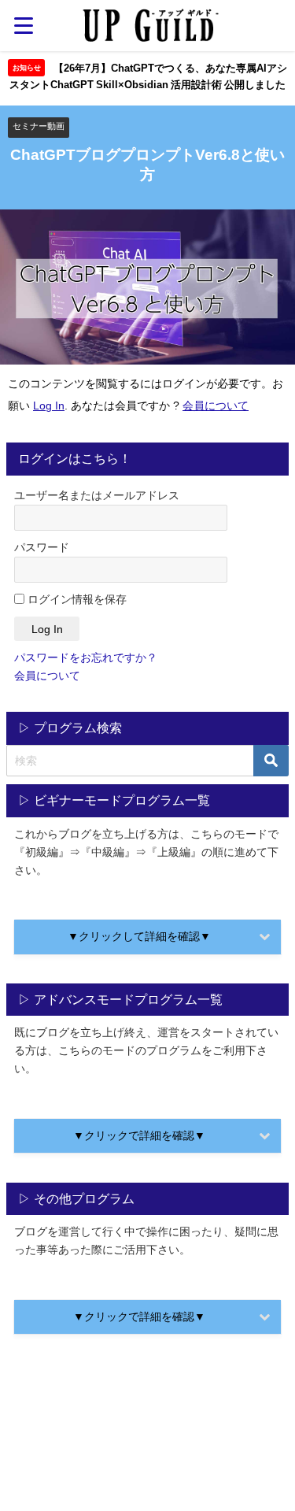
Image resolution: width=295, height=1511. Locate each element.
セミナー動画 (39, 126)
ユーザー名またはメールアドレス (96, 495)
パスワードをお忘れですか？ (85, 657)
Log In (49, 405)
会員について (216, 405)
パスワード (41, 547)
